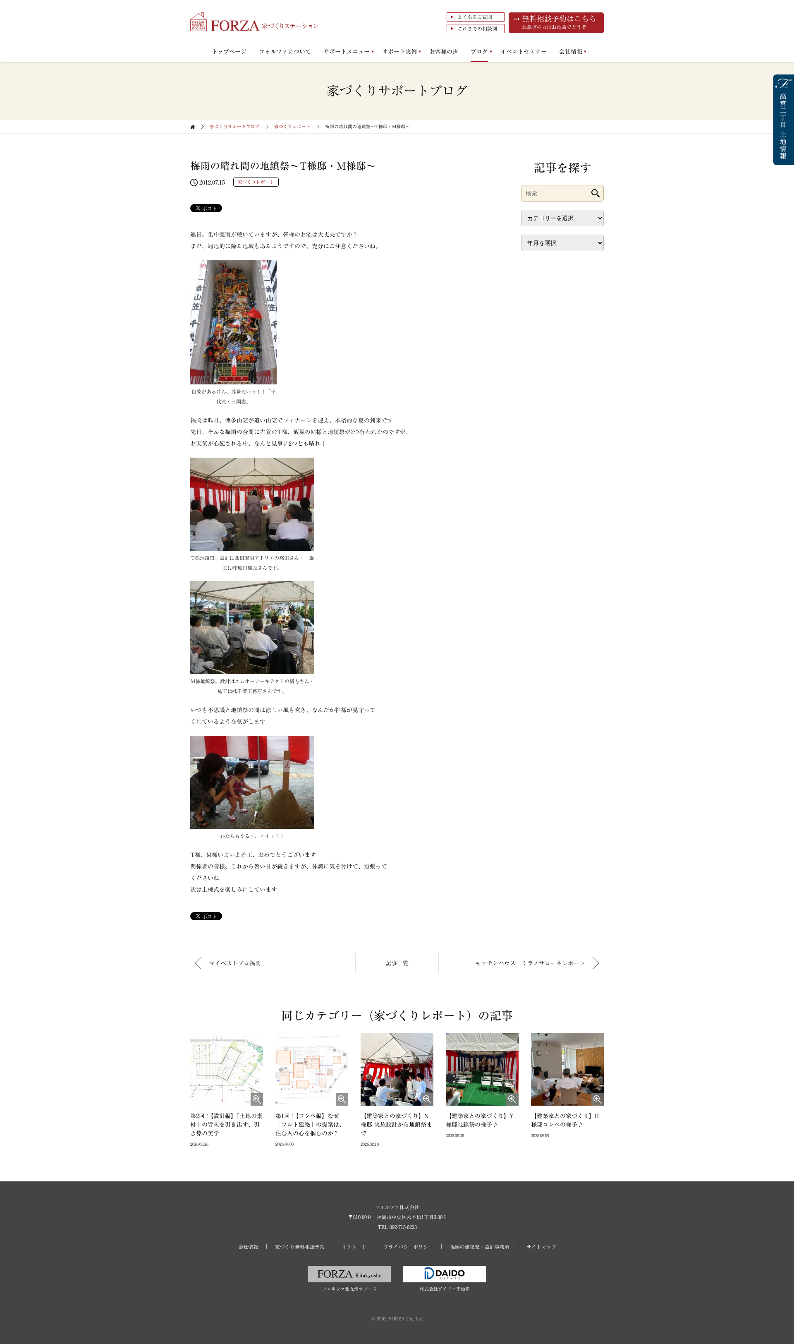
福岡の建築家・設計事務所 (479, 1246)
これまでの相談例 (477, 28)
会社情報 (570, 52)
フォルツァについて (285, 52)
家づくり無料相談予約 (300, 1246)
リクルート (354, 1246)
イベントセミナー (523, 52)
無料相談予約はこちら (559, 22)
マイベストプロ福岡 (235, 963)
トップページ (229, 52)
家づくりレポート (292, 126)
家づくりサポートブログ (235, 126)
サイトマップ (541, 1246)
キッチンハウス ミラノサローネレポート (530, 963)
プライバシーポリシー (408, 1246)
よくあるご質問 (474, 16)
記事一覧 (397, 963)
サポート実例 (399, 52)
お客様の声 (443, 52)
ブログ (479, 52)
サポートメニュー (346, 52)
